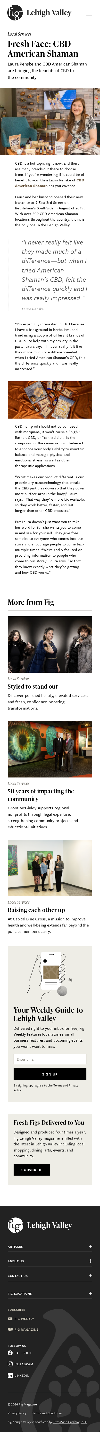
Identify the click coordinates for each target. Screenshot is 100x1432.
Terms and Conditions (47, 1413)
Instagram (24, 1364)
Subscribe (31, 1169)
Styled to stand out (33, 686)
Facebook (23, 1352)
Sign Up (50, 1074)
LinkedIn (22, 1375)
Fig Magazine (27, 1329)
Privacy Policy (17, 1413)
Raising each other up (36, 910)
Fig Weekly (24, 1318)
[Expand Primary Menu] (89, 12)
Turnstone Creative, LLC (70, 1421)
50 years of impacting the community (41, 795)
